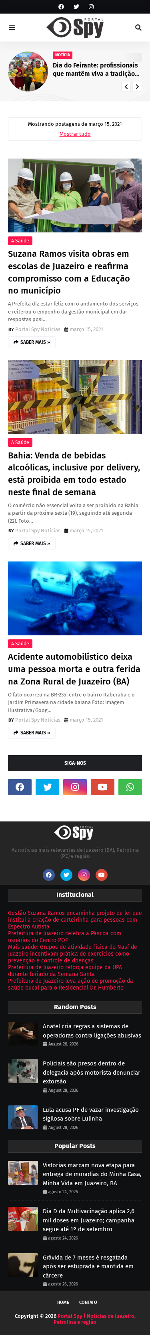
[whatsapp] (130, 787)
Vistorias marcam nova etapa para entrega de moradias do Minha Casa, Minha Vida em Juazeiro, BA (92, 1174)
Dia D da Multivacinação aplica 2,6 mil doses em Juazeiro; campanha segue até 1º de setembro (88, 1220)
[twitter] (76, 7)
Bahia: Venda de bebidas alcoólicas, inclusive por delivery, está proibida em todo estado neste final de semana (74, 474)
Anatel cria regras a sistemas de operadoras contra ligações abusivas (92, 1031)
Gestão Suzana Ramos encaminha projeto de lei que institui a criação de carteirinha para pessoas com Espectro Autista (75, 920)
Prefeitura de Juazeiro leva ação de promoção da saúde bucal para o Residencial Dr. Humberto (70, 984)
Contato (88, 1302)
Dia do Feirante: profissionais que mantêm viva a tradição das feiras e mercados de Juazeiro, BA (95, 69)
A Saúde (20, 241)
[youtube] (102, 787)
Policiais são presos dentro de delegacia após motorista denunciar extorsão (91, 1072)
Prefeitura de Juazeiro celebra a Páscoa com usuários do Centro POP (64, 937)
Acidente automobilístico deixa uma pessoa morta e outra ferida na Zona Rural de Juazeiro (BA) (74, 669)
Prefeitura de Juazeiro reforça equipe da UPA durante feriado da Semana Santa (65, 971)
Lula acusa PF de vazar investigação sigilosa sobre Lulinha (91, 1114)
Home (63, 1302)
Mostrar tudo (75, 134)
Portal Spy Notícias (37, 329)
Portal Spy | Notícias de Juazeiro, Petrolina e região (95, 1319)
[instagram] (90, 7)
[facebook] (61, 7)
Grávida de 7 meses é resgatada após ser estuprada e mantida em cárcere (88, 1266)
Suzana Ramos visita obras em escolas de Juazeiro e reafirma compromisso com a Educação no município (69, 272)
